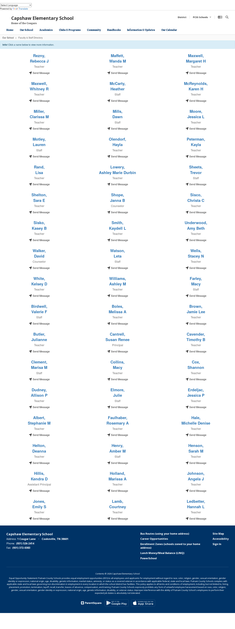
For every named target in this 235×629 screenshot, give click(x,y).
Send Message (41, 73)
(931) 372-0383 (21, 547)
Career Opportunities (154, 539)
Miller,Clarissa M (39, 113)
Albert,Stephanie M (39, 420)
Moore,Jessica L (195, 113)
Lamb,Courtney (117, 503)
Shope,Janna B (117, 197)
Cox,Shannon (196, 364)
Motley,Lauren (39, 141)
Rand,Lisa (39, 169)
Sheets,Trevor (196, 169)
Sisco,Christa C (195, 197)
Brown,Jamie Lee (196, 308)
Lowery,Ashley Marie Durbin (117, 169)
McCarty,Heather (117, 86)
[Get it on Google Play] (117, 603)
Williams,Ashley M (117, 281)
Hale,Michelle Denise (195, 420)
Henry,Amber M (117, 448)
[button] (202, 17)
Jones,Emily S (39, 503)
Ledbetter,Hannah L (196, 503)
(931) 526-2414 (25, 543)
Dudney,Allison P (39, 392)
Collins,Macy (117, 364)
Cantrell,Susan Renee (117, 336)
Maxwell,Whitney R (39, 86)
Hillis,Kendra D (39, 475)
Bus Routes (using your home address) (164, 533)
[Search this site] (227, 17)
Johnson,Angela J (195, 475)
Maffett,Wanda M (117, 58)
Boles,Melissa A (117, 308)
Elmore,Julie (117, 392)
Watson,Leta (117, 253)
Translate (23, 8)
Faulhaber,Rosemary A (117, 420)
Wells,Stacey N (196, 253)
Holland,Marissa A (117, 475)
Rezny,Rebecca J (39, 58)
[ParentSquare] (91, 603)
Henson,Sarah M (196, 448)
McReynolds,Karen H (196, 86)
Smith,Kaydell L (117, 225)
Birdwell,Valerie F (39, 308)
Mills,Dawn (117, 113)
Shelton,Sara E (39, 197)
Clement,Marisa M (39, 364)
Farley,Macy (196, 281)
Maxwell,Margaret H (196, 58)
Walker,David (39, 253)
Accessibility (221, 539)
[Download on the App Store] (143, 603)
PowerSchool (148, 558)
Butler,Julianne (39, 336)
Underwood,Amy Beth (196, 225)
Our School (8, 37)
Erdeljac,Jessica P (195, 392)
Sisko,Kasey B (39, 225)
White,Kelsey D (39, 281)
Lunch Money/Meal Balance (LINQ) (162, 553)
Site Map (218, 533)
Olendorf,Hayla (117, 141)
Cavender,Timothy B (195, 336)
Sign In (217, 544)
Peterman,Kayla (196, 141)
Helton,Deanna (39, 448)
